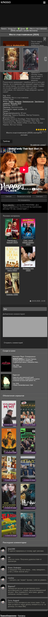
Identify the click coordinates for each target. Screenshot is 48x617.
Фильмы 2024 (16, 103)
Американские (28, 101)
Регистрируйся (8, 205)
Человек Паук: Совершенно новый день (24, 358)
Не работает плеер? (38, 145)
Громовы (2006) (12, 294)
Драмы (11, 101)
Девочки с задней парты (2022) (12, 269)
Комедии (18, 101)
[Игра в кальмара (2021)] (12, 59)
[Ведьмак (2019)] (31, 59)
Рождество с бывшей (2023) (12, 241)
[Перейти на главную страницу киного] (6, 2)
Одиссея (16, 375)
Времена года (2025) (28, 269)
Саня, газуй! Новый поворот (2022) (28, 242)
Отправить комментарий (13, 343)
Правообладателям (8, 616)
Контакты (21, 616)
